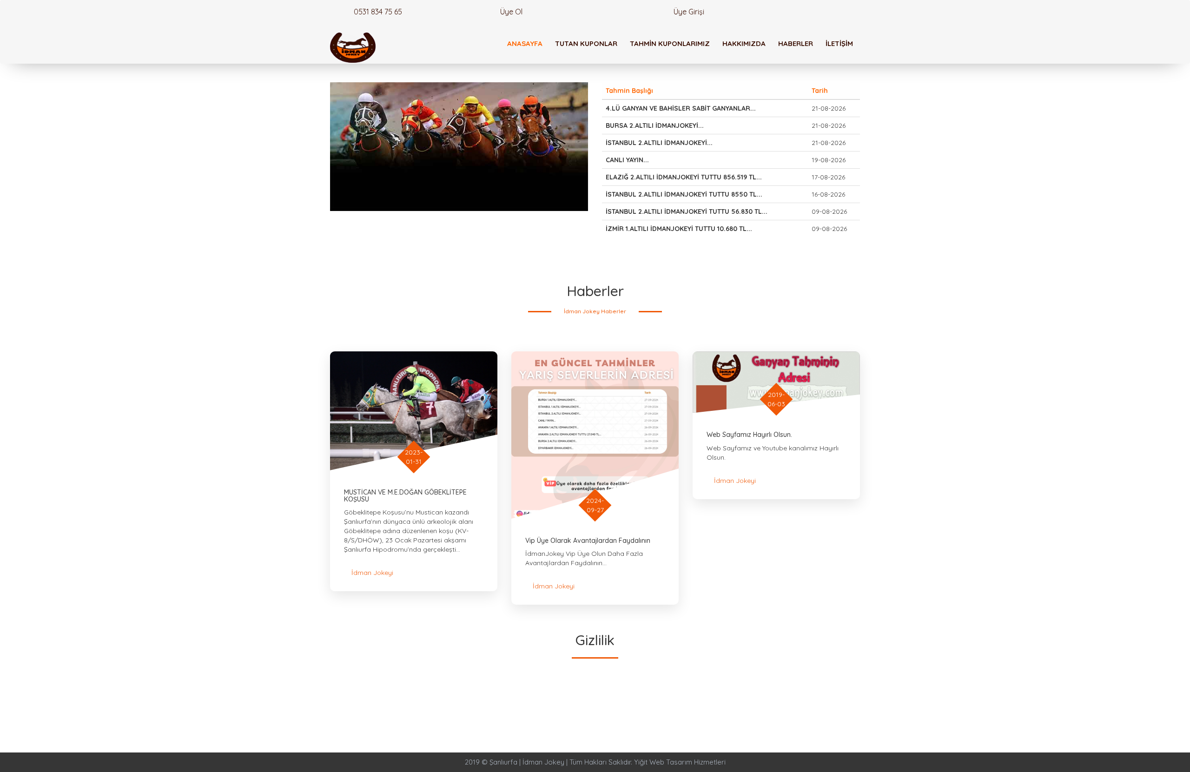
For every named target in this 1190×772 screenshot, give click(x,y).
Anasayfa (524, 43)
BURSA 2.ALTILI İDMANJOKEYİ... (655, 125)
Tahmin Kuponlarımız (670, 43)
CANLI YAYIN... (627, 160)
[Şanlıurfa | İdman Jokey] (353, 48)
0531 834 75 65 (377, 11)
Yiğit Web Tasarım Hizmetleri (680, 762)
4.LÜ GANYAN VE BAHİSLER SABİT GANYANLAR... (681, 108)
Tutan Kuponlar (586, 43)
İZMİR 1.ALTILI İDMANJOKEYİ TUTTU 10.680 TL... (679, 228)
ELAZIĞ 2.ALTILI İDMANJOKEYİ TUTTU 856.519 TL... (684, 177)
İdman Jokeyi (372, 572)
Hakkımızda (744, 43)
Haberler (795, 43)
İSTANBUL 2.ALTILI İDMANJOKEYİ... (659, 143)
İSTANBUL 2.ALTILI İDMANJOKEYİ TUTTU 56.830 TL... (686, 211)
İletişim (839, 43)
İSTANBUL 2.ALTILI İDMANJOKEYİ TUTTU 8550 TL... (684, 194)
